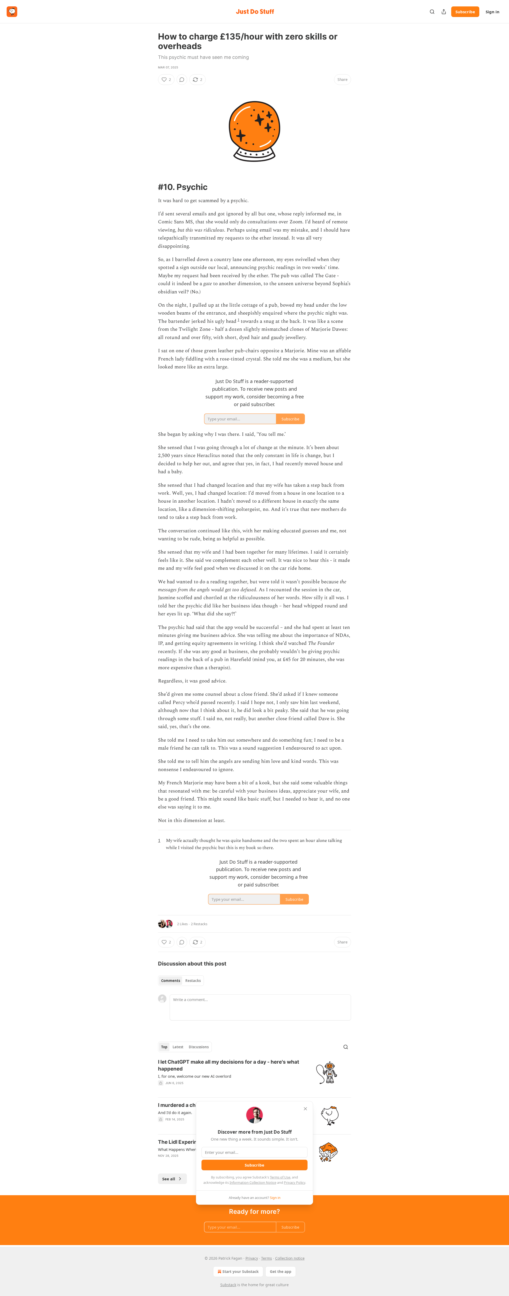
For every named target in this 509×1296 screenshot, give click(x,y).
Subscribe (465, 11)
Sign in (492, 11)
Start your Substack (240, 1271)
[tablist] (181, 980)
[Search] (432, 11)
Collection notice (290, 1258)
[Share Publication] (443, 11)
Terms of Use (280, 1177)
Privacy (251, 1258)
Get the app (280, 1271)
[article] (254, 1075)
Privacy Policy (294, 1182)
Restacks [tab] (193, 980)
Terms (266, 1258)
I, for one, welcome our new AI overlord (194, 1076)
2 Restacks (199, 923)
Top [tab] (164, 1047)
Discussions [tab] (199, 1047)
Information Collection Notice (253, 1182)
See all (168, 1178)
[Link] (150, 186)
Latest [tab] (178, 1047)
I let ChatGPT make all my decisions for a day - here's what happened (228, 1065)
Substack (228, 1284)
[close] (305, 1108)
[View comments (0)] (182, 79)
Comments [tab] (170, 980)
